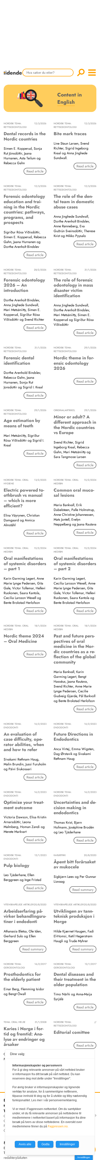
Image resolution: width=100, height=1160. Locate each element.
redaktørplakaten (15, 1157)
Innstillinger (83, 1157)
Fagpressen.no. (58, 1126)
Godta (46, 1144)
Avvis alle (25, 1144)
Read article (34, 171)
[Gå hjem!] (14, 76)
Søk (80, 72)
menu (92, 72)
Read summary (82, 889)
